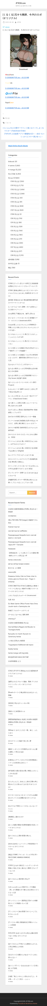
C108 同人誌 (14, 214)
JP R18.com (21, 3)
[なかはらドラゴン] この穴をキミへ (20, 364)
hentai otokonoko (14, 560)
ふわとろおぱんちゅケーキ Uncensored (22, 595)
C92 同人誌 (14, 226)
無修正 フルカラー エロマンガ (18, 610)
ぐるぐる (8, 123)
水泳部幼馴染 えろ (14, 661)
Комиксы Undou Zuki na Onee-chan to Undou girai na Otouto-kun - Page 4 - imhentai (22, 579)
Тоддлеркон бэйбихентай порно (20, 645)
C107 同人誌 (14, 210)
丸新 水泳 (11, 599)
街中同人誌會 (12, 263)
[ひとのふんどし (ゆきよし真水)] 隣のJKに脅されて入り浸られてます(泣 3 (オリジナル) (23, 784)
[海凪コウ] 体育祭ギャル (16, 711)
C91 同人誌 (14, 222)
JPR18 (19, 22)
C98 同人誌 (14, 251)
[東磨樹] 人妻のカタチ (16, 817)
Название (11, 549)
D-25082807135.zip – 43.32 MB (17, 77)
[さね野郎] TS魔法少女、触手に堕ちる (21, 314)
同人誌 (7, 118)
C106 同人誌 (14, 206)
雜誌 (9, 268)
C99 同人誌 (14, 255)
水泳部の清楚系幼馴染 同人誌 (18, 623)
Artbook (11, 161)
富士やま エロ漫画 (14, 568)
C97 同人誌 (14, 247)
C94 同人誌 (14, 235)
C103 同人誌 (14, 194)
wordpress (12, 516)
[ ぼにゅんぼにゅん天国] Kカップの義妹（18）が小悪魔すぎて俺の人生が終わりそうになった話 (23, 889)
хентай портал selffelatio (17, 531)
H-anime (11, 166)
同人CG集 (11, 174)
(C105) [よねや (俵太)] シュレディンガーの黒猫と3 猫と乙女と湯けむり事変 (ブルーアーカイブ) (23, 868)
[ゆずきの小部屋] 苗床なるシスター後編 (22, 416)
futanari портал (14, 527)
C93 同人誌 (14, 231)
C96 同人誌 (14, 243)
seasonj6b (12, 572)
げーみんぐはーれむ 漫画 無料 (18, 614)
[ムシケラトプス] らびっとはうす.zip (21, 455)
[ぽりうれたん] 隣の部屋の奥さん (19, 836)
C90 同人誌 (14, 218)
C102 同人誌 (14, 189)
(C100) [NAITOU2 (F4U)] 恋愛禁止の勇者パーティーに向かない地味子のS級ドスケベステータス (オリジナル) (23, 588)
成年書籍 (11, 259)
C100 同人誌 (14, 181)
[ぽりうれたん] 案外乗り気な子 (19, 879)
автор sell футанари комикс (19, 564)
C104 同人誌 (14, 198)
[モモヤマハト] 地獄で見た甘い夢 (19, 741)
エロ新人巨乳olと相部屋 (16, 641)
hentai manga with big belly (18, 653)
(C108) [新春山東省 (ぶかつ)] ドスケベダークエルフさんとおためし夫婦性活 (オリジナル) (23, 293)
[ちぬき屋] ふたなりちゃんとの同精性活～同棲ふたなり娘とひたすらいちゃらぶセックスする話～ (23, 327)
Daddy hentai (13, 649)
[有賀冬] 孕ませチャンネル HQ (18, 703)
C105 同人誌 (14, 202)
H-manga (11, 170)
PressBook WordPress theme (27, 1003)
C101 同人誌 (14, 185)
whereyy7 (12, 619)
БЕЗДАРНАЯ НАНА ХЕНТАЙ (18, 657)
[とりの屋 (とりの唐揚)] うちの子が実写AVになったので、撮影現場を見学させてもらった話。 (23, 357)
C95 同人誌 (14, 239)
